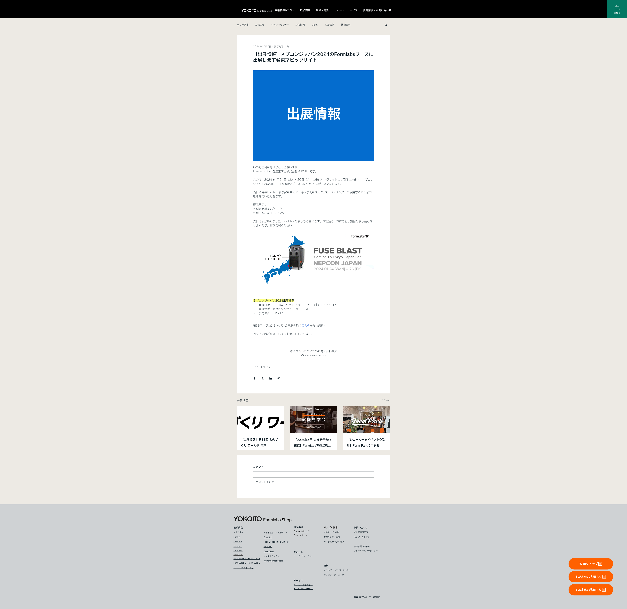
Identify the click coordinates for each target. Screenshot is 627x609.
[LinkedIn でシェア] (270, 378)
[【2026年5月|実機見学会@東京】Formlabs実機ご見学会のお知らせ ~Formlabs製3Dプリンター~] (313, 419)
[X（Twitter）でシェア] (262, 378)
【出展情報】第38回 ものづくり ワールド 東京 (259, 442)
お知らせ (259, 24)
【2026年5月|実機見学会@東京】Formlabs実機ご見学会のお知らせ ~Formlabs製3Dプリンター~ (312, 443)
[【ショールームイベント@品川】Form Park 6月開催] (366, 419)
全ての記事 (243, 24)
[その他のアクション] (372, 46)
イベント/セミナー (280, 24)
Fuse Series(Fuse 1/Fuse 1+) (277, 542)
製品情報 (329, 24)
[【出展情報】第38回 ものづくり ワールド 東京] (260, 419)
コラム (315, 24)
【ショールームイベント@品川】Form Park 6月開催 (366, 442)
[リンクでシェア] (278, 378)
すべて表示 (384, 400)
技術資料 (346, 24)
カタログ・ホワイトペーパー (337, 570)
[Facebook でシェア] (254, 378)
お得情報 (300, 24)
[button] (284, 10)
